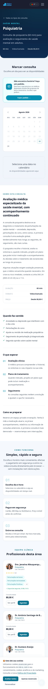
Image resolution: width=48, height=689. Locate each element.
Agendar (23, 603)
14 (29, 131)
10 (8, 131)
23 (40, 136)
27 (24, 141)
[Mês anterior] (8, 112)
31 (8, 146)
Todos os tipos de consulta (16, 18)
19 (19, 136)
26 (19, 141)
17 (8, 136)
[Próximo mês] (40, 112)
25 (14, 141)
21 (29, 136)
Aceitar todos (10, 679)
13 (24, 131)
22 (34, 136)
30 (40, 141)
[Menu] (42, 4)
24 (8, 141)
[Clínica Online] (7, 4)
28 (29, 141)
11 (14, 131)
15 (34, 131)
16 (40, 131)
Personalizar (10, 684)
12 (19, 131)
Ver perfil (11, 603)
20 (24, 136)
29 (34, 141)
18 (14, 136)
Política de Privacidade (26, 673)
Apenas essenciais (29, 679)
